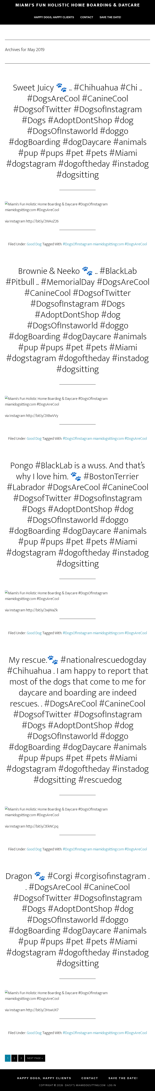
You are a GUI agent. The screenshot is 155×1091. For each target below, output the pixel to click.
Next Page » (35, 1058)
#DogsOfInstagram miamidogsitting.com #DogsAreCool (105, 244)
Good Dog (34, 244)
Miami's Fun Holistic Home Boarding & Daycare (77, 5)
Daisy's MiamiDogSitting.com (85, 1085)
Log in (112, 1085)
